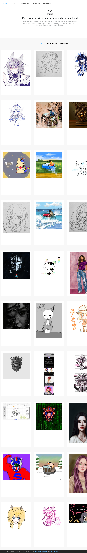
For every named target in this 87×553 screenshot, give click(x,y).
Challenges (36, 3)
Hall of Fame (47, 3)
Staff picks (64, 43)
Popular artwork (36, 43)
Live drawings (24, 3)
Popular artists (51, 43)
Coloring (13, 3)
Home (5, 3)
